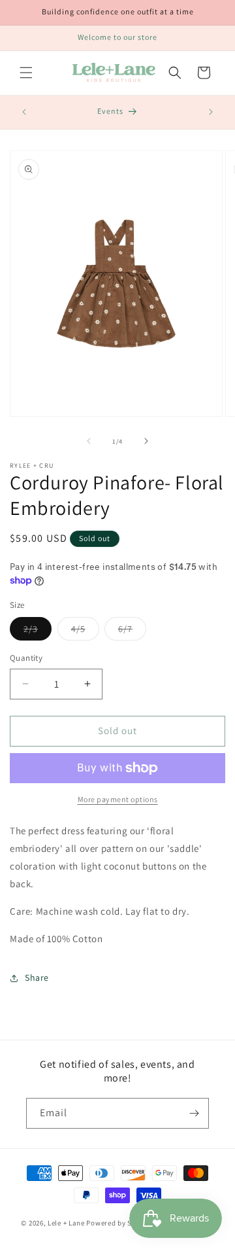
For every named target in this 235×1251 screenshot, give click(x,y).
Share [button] (37, 977)
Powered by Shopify (119, 1222)
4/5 (85, 631)
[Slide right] (146, 441)
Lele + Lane (66, 1222)
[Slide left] (88, 441)
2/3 (38, 631)
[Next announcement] (210, 111)
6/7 (132, 631)
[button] (26, 72)
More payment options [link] (118, 799)
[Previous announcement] (24, 111)
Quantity (26, 657)
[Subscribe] (194, 1113)
